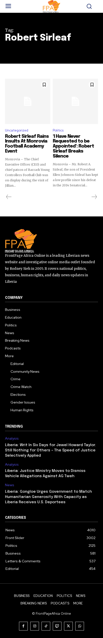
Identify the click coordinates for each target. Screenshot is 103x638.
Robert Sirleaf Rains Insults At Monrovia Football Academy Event (27, 144)
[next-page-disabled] (94, 197)
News (9, 485)
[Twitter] (68, 626)
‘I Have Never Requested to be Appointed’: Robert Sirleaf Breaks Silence (73, 146)
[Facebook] (23, 626)
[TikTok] (46, 626)
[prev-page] (9, 197)
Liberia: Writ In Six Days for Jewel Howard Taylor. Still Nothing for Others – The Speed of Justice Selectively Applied (50, 450)
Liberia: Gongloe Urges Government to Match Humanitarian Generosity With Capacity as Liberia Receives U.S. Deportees (48, 497)
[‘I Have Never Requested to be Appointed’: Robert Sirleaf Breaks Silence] (75, 101)
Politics (58, 130)
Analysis (12, 438)
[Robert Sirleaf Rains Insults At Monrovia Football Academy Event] (27, 101)
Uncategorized (16, 130)
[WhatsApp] (79, 626)
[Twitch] (57, 626)
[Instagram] (34, 626)
